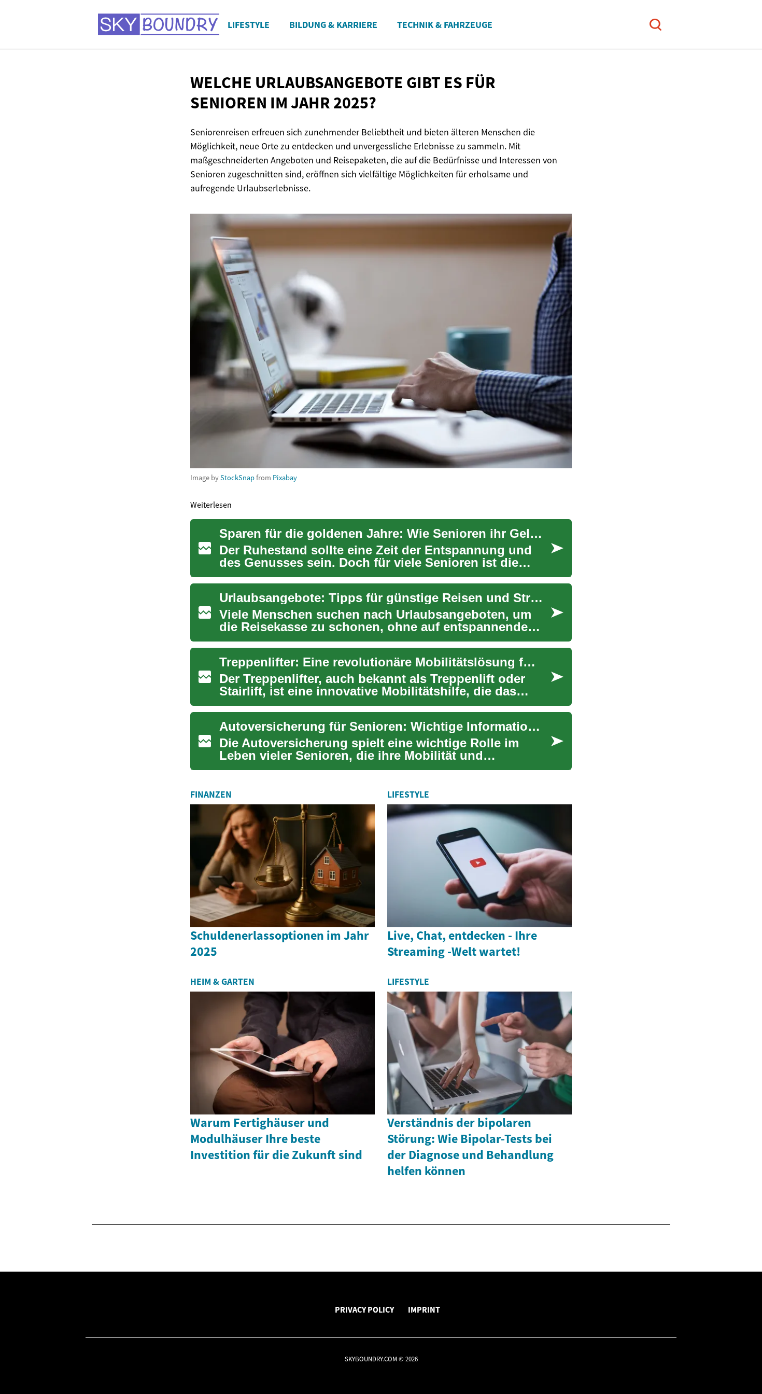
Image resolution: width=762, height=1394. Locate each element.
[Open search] (655, 24)
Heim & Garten (222, 981)
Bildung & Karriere (333, 25)
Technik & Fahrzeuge (444, 25)
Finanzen (211, 794)
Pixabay (285, 477)
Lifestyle (249, 25)
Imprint (424, 1309)
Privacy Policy (364, 1309)
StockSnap (237, 477)
